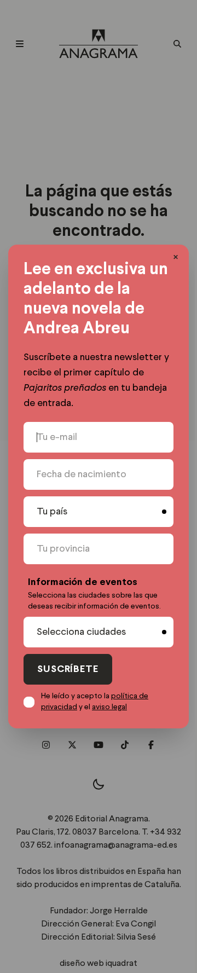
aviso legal (109, 707)
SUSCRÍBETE (68, 669)
